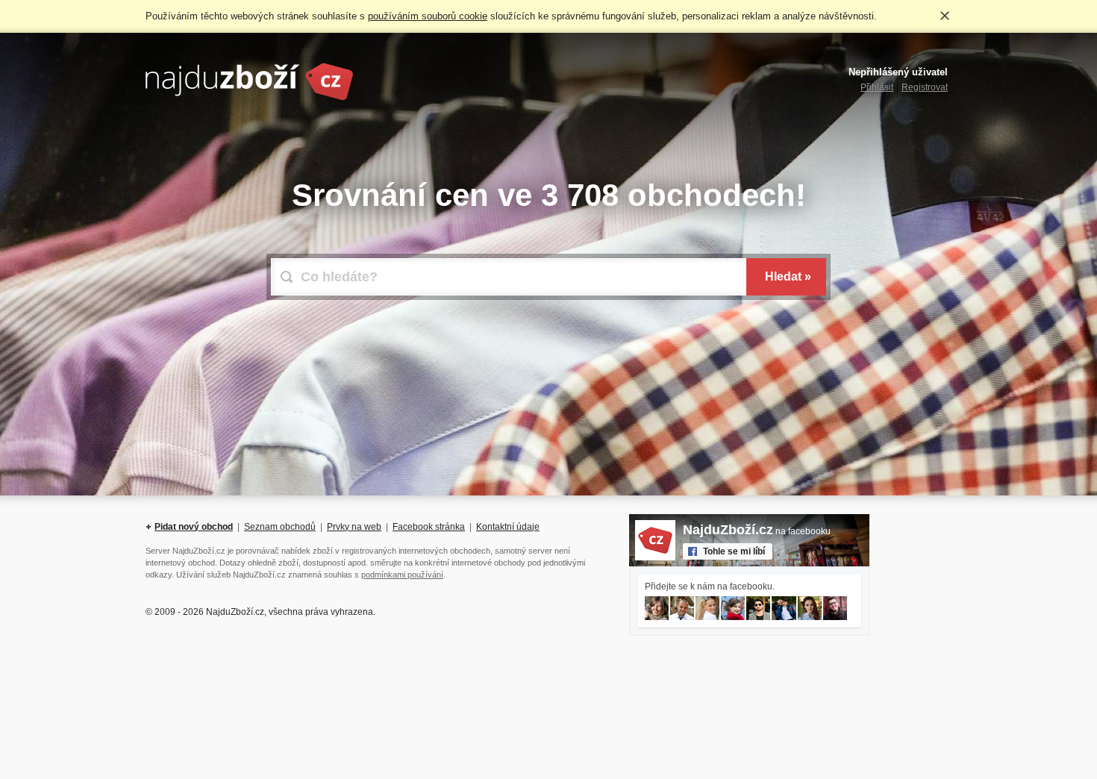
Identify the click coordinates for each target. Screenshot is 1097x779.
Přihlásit (876, 87)
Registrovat (924, 87)
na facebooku (757, 531)
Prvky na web (354, 527)
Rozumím (944, 15)
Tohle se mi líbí (734, 551)
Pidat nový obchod (193, 527)
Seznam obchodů (280, 527)
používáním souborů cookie (427, 16)
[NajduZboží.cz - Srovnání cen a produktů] (249, 98)
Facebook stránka (429, 527)
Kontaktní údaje (508, 527)
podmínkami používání (402, 574)
